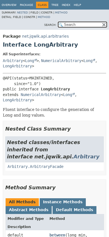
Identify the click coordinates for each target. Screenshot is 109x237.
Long (29, 60)
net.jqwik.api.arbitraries (45, 36)
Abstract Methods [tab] (28, 210)
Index (66, 4)
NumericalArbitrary (61, 60)
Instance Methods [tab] (62, 202)
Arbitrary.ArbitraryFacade (35, 166)
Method (61, 12)
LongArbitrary (17, 66)
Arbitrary (13, 60)
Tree (54, 4)
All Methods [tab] (22, 202)
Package (26, 4)
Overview (9, 4)
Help (77, 4)
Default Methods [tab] (74, 210)
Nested (22, 12)
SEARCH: (50, 24)
